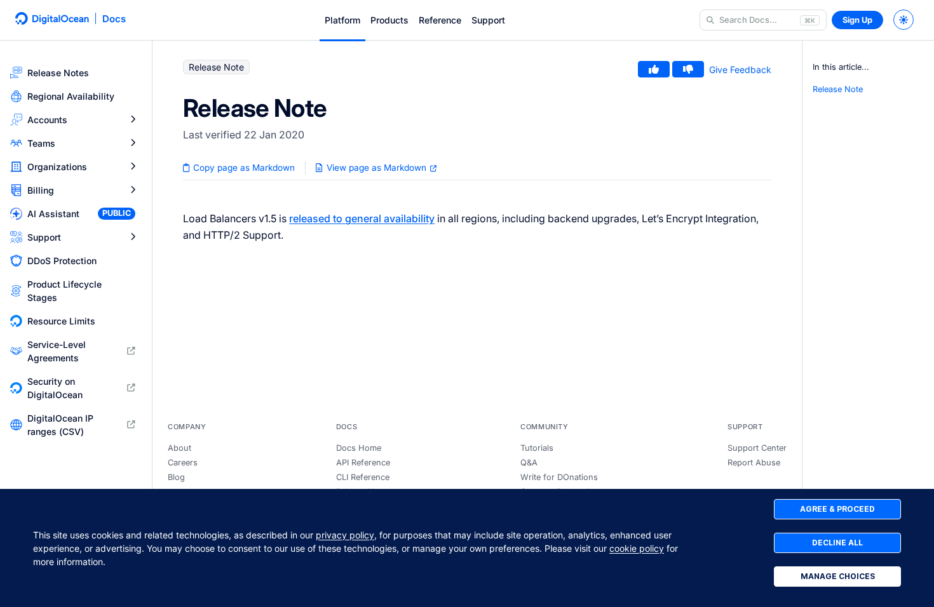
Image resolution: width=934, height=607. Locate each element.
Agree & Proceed (837, 509)
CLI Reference (362, 477)
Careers (183, 462)
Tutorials (536, 448)
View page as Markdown (376, 168)
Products (389, 20)
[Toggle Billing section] (132, 190)
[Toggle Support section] (132, 237)
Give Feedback (740, 69)
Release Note (838, 89)
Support (488, 20)
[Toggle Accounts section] (132, 119)
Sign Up (857, 20)
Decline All (837, 542)
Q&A (529, 462)
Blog (176, 477)
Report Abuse (754, 462)
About (179, 448)
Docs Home (358, 448)
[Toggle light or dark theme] (903, 20)
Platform (342, 20)
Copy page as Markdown (243, 168)
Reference (440, 20)
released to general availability (362, 218)
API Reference (363, 462)
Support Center (757, 448)
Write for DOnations (559, 477)
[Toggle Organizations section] (132, 166)
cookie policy (636, 548)
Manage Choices (838, 576)
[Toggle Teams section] (132, 143)
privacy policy (345, 535)
